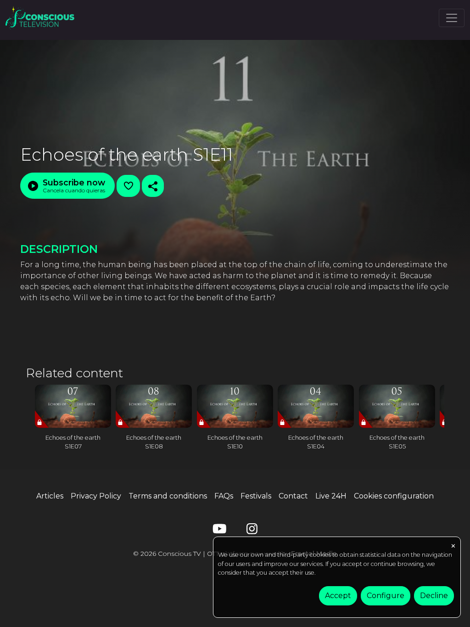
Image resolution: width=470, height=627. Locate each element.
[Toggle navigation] (451, 18)
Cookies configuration (394, 496)
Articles (49, 496)
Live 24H (331, 496)
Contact (293, 496)
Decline (434, 595)
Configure (385, 595)
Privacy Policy (96, 496)
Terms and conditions (168, 496)
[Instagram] (252, 531)
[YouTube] (218, 531)
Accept (338, 595)
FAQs (223, 496)
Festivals (256, 496)
